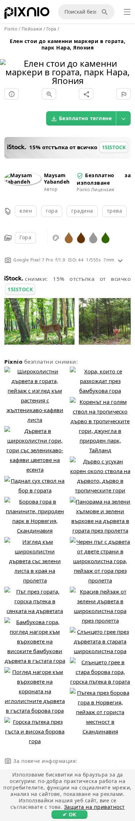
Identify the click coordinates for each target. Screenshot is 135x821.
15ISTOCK (20, 289)
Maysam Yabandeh (57, 178)
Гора (25, 237)
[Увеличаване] (49, 94)
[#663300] (81, 237)
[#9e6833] (68, 237)
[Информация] (11, 94)
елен (25, 210)
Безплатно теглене (85, 118)
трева (114, 210)
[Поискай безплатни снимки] (106, 12)
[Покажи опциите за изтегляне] (123, 118)
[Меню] (127, 11)
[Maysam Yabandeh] (22, 181)
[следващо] (127, 62)
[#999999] (93, 237)
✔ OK (69, 814)
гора (52, 210)
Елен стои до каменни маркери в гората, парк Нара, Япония (67, 44)
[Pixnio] (26, 14)
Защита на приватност (94, 806)
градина (82, 210)
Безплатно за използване (104, 179)
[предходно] (8, 62)
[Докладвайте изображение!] (123, 94)
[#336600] (105, 237)
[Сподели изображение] (86, 94)
